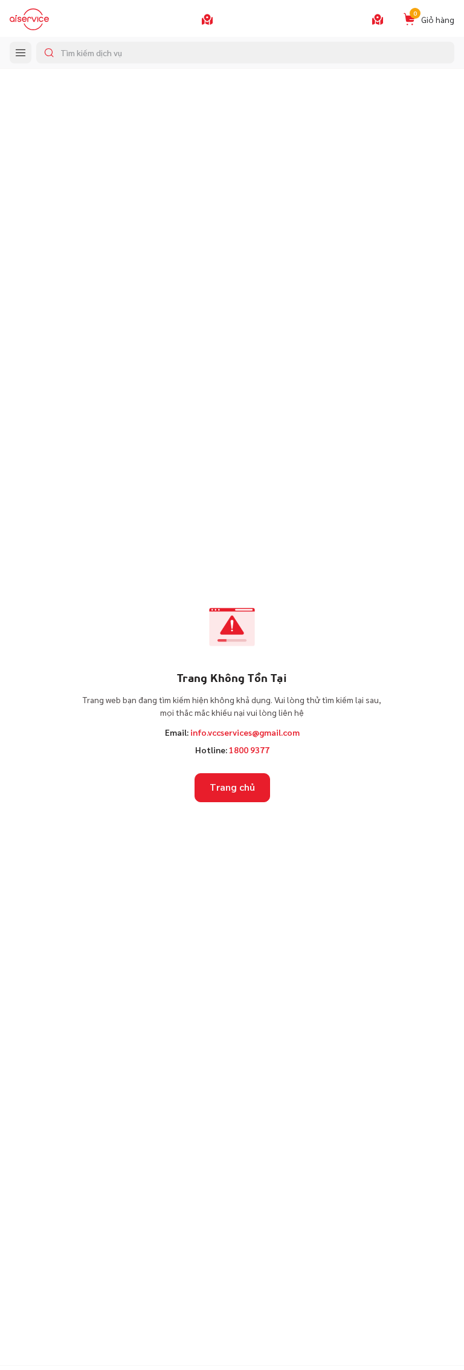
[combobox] (245, 52)
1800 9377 (249, 749)
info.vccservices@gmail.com (245, 732)
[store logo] (29, 19)
